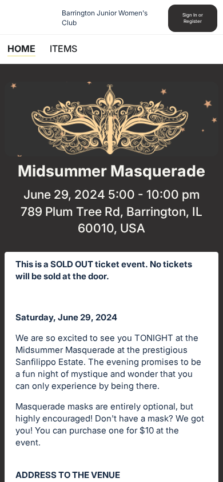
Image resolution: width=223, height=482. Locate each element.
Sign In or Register (192, 18)
